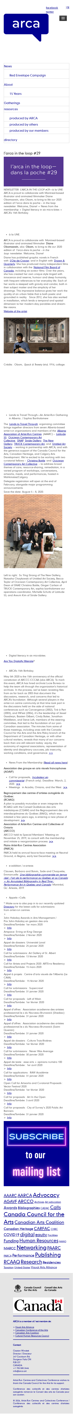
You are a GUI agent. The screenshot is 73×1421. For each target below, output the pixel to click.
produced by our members (29, 130)
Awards (10, 1207)
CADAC (45, 1208)
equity (41, 1234)
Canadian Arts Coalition (39, 1222)
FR (67, 7)
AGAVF (10, 1201)
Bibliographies (29, 1208)
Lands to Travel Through (23, 424)
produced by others (24, 124)
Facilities (53, 1235)
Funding (11, 1240)
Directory (9, 906)
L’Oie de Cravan (19, 260)
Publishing (48, 1254)
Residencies (52, 1262)
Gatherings (12, 103)
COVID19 (11, 1234)
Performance (23, 1255)
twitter (50, 12)
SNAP (20, 440)
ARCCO (26, 1201)
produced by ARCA (24, 118)
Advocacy (46, 1194)
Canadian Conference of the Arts (31, 1330)
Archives (39, 1201)
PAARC (54, 1248)
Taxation (9, 1267)
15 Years (15, 94)
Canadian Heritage (18, 1229)
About (8, 84)
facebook (52, 7)
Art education (53, 1201)
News (8, 66)
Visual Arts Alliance (44, 1267)
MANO (62, 1241)
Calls (55, 1207)
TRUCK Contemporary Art (29, 443)
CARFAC (42, 1228)
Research (31, 1262)
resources (11, 109)
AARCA (25, 1195)
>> (51, 752)
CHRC (54, 1229)
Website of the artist (15, 311)
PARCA (8, 1255)
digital (27, 1234)
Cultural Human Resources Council (32, 1335)
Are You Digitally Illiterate (18, 661)
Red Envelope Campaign (28, 75)
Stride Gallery (33, 440)
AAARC (10, 1195)
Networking (31, 1247)
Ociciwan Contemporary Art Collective (34, 462)
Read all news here (55, 762)
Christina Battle (36, 460)
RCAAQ (12, 1262)
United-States (22, 1267)
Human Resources (38, 1240)
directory (10, 140)
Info (9, 927)
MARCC (10, 1248)
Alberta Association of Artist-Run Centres (35, 432)
